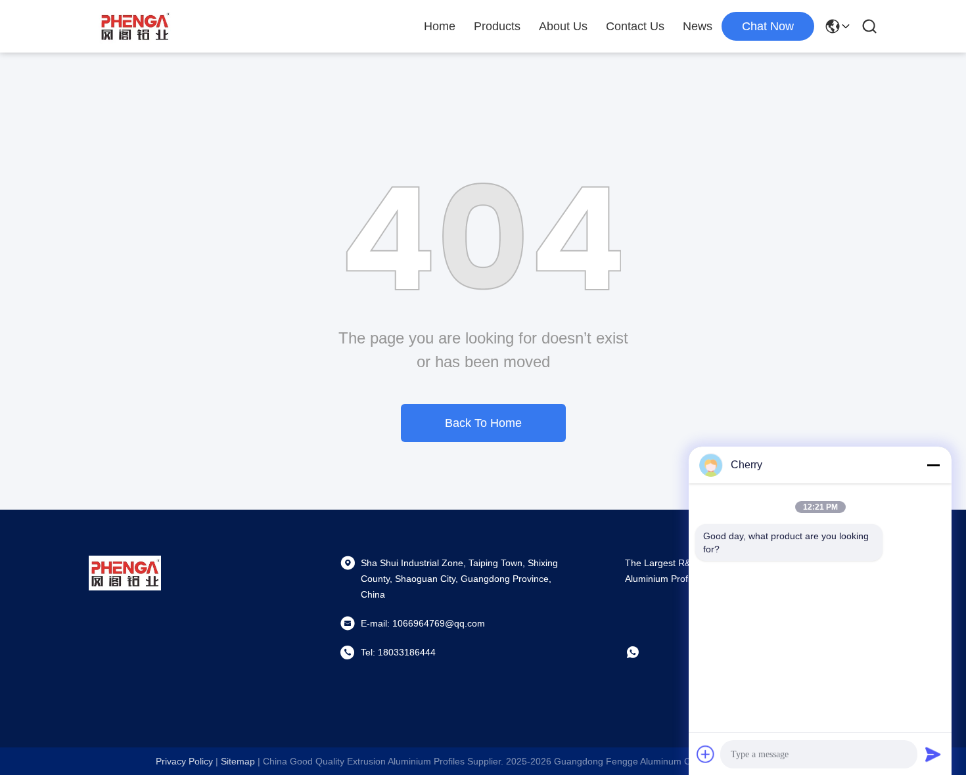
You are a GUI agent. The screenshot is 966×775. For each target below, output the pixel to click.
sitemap (238, 761)
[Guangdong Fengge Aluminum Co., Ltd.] (135, 26)
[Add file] (706, 754)
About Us (563, 26)
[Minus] (933, 465)
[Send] (933, 754)
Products (497, 26)
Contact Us (635, 26)
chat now (768, 26)
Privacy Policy (184, 761)
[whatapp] (642, 652)
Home (439, 26)
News (697, 26)
